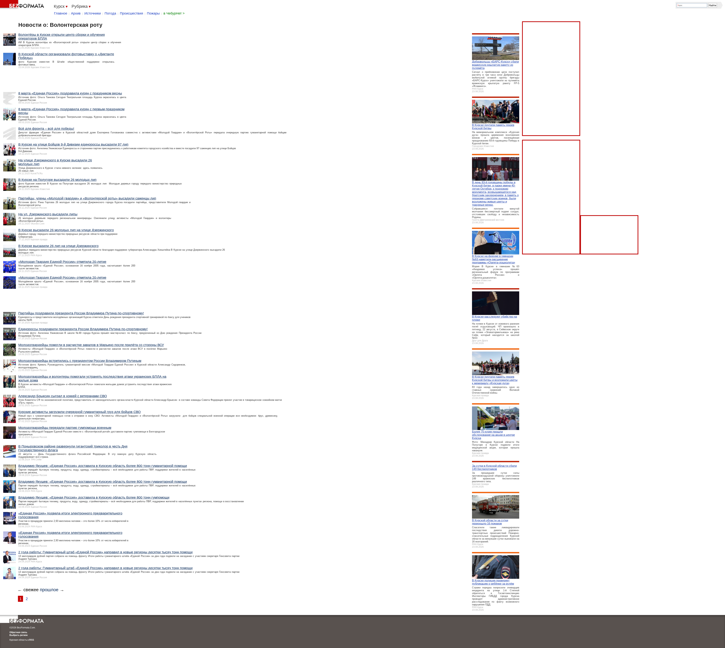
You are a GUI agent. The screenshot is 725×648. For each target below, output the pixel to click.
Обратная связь (18, 632)
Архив (76, 13)
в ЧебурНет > (174, 13)
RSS (31, 640)
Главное (60, 13)
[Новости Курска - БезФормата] (22, 4)
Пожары (153, 13)
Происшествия (131, 13)
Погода (110, 13)
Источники (92, 13)
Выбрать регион (18, 635)
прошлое (49, 589)
